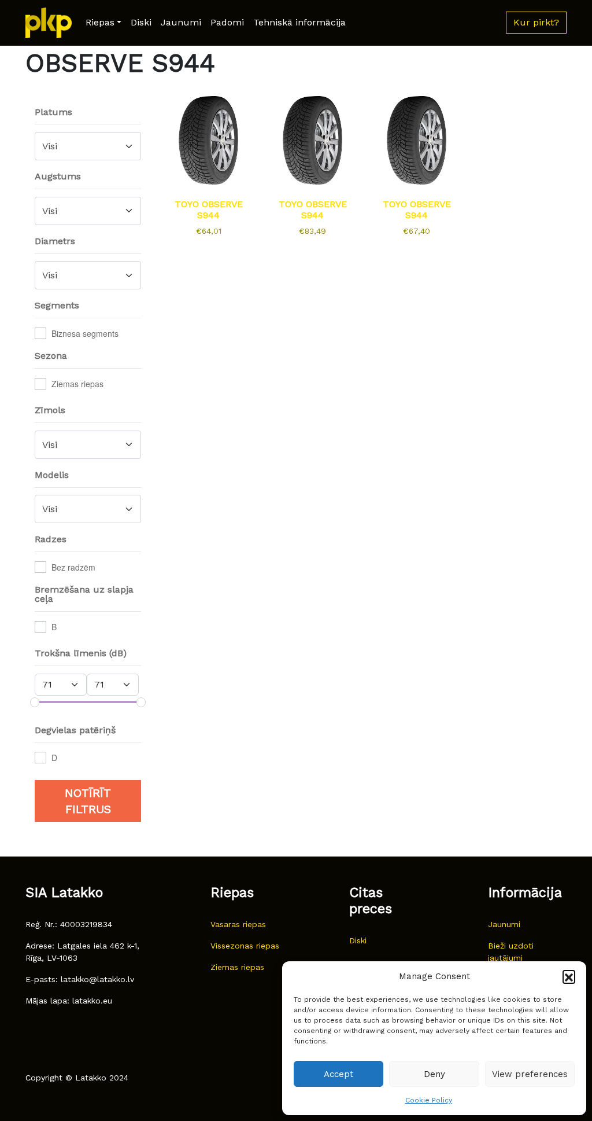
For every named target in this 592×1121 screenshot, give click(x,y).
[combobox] (88, 146)
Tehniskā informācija (299, 22)
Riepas (100, 22)
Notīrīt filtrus (88, 801)
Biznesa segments (85, 333)
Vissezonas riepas (244, 945)
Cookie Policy (428, 1100)
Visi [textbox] (49, 146)
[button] (569, 976)
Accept (338, 1074)
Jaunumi (181, 22)
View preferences (530, 1074)
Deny (434, 1074)
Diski (141, 22)
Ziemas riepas (77, 383)
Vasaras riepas (238, 924)
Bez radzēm (73, 567)
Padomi (227, 22)
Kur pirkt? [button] (536, 22)
